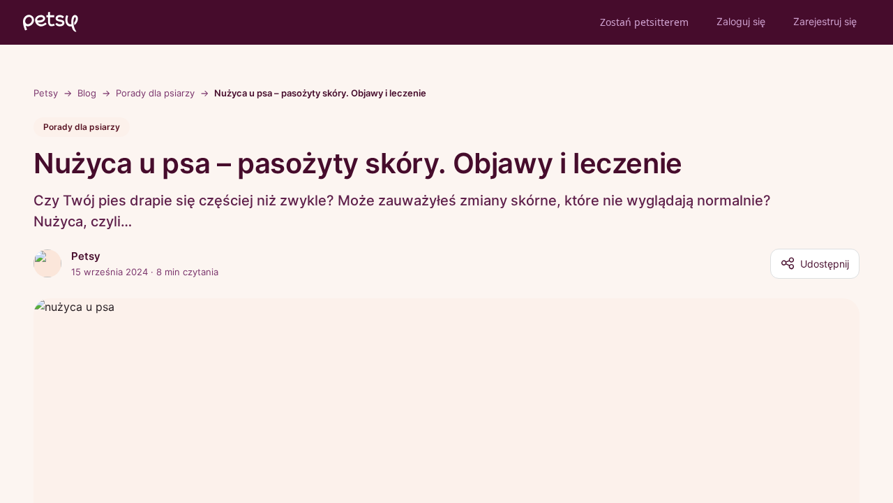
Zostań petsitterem (644, 22)
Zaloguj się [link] (740, 21)
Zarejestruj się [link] (825, 21)
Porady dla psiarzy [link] (155, 93)
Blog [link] (86, 93)
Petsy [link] (45, 93)
